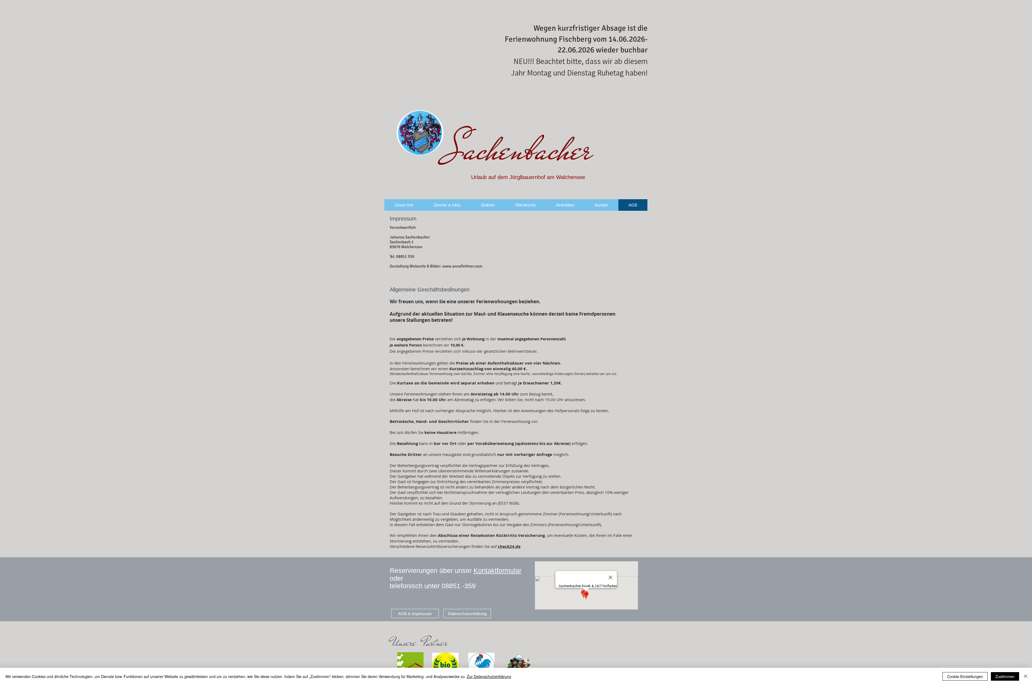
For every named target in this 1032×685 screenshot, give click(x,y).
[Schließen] (1025, 676)
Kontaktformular (497, 570)
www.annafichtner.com (462, 266)
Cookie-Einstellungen (965, 676)
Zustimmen (1005, 676)
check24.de (509, 546)
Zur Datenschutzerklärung (489, 676)
